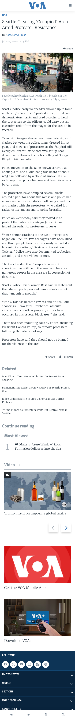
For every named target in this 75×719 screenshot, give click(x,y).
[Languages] (46, 714)
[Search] (63, 714)
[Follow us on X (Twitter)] (13, 664)
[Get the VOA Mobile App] (37, 564)
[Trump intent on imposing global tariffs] (37, 491)
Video (9, 465)
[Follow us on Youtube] (21, 664)
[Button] (68, 48)
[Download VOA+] (37, 617)
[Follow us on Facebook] (5, 664)
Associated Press (16, 35)
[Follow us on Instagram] (29, 664)
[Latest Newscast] (12, 714)
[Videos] (29, 714)
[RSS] (37, 664)
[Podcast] (45, 664)
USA (4, 15)
